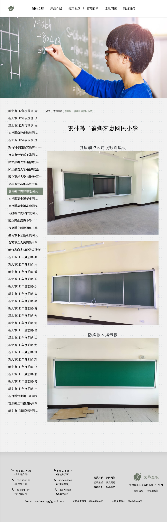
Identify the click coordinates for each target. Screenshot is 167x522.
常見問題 (111, 8)
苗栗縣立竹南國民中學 (23, 403)
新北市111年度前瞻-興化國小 (25, 257)
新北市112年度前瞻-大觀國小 (25, 111)
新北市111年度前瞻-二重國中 (25, 337)
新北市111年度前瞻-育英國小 (25, 381)
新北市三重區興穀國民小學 (25, 410)
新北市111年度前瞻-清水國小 (25, 352)
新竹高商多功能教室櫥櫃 (24, 249)
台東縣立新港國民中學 (23, 228)
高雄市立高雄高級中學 (23, 184)
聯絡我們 (129, 8)
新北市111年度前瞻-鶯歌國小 (25, 271)
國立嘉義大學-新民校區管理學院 (25, 176)
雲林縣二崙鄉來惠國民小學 (25, 191)
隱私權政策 (152, 490)
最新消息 (74, 8)
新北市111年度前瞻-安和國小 (25, 345)
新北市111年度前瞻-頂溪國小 (25, 366)
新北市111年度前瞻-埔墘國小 (25, 330)
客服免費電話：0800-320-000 (88, 501)
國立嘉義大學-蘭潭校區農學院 (25, 162)
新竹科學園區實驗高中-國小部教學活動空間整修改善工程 (25, 147)
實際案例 (57, 111)
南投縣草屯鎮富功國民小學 (25, 206)
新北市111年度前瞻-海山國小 (25, 293)
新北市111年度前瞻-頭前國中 (25, 374)
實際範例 (93, 8)
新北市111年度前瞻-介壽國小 (25, 315)
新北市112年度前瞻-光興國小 (25, 125)
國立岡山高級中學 (20, 220)
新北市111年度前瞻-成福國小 (25, 264)
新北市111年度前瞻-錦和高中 (25, 308)
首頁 (48, 111)
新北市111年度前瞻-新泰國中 (25, 323)
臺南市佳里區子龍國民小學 (25, 154)
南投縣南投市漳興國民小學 (25, 132)
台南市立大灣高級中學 (23, 242)
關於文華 (38, 8)
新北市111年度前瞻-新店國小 (25, 279)
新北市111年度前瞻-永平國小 (25, 286)
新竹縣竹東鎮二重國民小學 (25, 396)
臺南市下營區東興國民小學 (25, 235)
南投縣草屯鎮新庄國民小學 (25, 198)
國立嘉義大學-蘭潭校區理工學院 (25, 169)
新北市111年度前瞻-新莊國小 (25, 359)
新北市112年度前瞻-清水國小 (25, 140)
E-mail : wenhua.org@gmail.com (44, 501)
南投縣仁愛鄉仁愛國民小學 (25, 213)
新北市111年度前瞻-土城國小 (25, 388)
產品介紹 (56, 8)
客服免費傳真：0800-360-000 (127, 501)
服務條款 (138, 490)
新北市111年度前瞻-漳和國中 (25, 301)
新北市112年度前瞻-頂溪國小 (25, 118)
